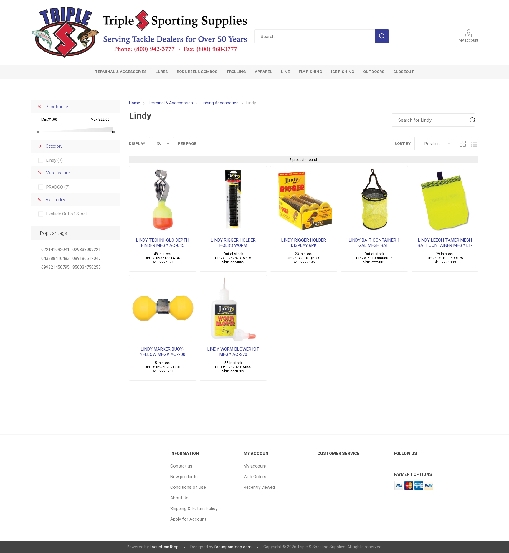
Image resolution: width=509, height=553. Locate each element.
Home (134, 102)
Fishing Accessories (220, 102)
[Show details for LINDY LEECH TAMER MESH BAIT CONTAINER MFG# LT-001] (445, 199)
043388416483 (55, 258)
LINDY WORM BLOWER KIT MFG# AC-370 (233, 351)
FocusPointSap (164, 546)
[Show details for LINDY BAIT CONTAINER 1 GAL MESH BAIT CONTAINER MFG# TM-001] (374, 199)
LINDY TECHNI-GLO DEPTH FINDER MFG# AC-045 (162, 242)
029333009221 (86, 249)
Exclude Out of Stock (67, 214)
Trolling (236, 72)
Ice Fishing (342, 72)
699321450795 (55, 267)
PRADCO (58, 187)
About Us (179, 498)
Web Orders (255, 476)
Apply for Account (188, 519)
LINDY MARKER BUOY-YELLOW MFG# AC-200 (162, 351)
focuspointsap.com (233, 546)
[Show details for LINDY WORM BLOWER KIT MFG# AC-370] (233, 308)
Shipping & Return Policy (193, 508)
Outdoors (373, 72)
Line (285, 72)
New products (184, 476)
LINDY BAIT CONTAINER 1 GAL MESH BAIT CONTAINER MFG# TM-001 (374, 245)
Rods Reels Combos (197, 72)
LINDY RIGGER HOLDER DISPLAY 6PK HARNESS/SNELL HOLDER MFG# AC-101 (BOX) (303, 248)
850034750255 (86, 267)
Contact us (181, 466)
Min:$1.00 (49, 120)
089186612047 (86, 258)
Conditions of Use (188, 487)
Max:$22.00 (100, 120)
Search (382, 36)
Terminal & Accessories (121, 72)
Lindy (54, 160)
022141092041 (55, 249)
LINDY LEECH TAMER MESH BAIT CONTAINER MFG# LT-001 (445, 245)
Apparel (263, 72)
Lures (162, 72)
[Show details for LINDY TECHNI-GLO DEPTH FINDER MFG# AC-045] (162, 199)
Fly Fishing (310, 72)
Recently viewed (259, 487)
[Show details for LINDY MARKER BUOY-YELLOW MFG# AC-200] (162, 308)
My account (468, 40)
